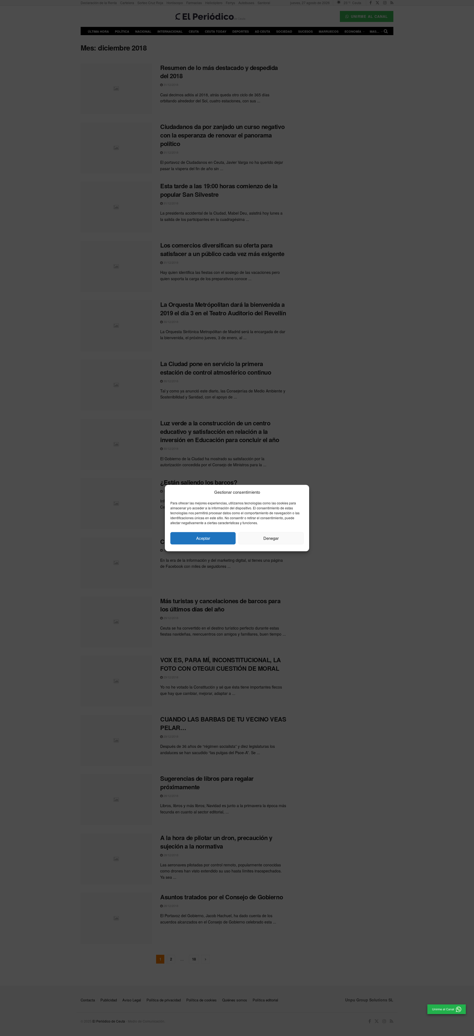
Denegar (271, 538)
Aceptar (203, 538)
